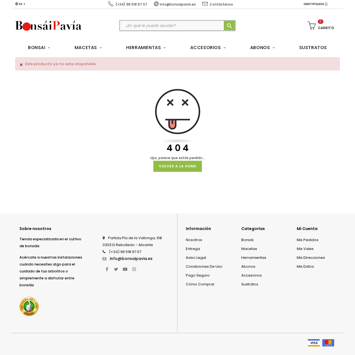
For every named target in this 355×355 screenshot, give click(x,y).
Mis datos (305, 266)
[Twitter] (116, 269)
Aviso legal (196, 257)
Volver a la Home (177, 166)
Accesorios (251, 275)
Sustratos (249, 284)
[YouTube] (125, 269)
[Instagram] (134, 269)
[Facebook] (107, 269)
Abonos (248, 266)
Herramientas (253, 257)
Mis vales (305, 248)
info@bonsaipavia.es (131, 258)
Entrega (193, 248)
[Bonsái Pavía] (48, 25)
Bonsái (247, 239)
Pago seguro (198, 275)
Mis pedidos (307, 239)
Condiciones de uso (204, 266)
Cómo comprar (200, 284)
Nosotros (194, 239)
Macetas (249, 248)
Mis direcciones (311, 257)
